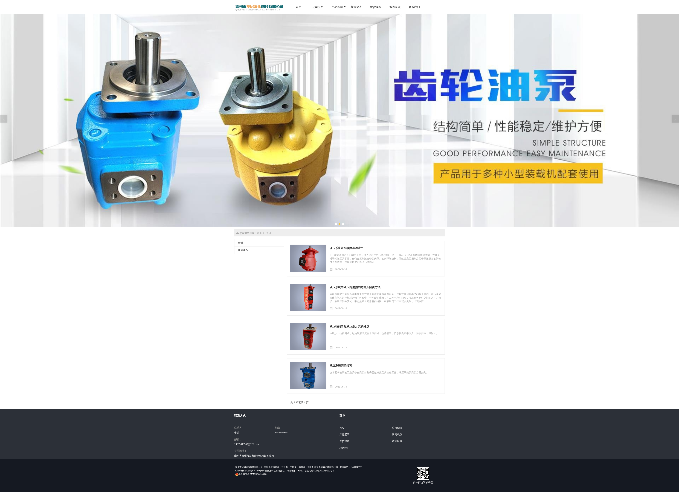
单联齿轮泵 (274, 467)
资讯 (268, 233)
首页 (259, 233)
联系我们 (344, 448)
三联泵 (293, 467)
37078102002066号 (253, 474)
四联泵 (302, 467)
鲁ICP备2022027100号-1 (323, 471)
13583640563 (281, 432)
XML (300, 471)
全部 (240, 242)
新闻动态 (243, 250)
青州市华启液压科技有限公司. (271, 471)
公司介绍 (397, 427)
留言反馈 (397, 441)
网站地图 (291, 471)
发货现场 (344, 441)
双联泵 (285, 467)
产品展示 (344, 434)
